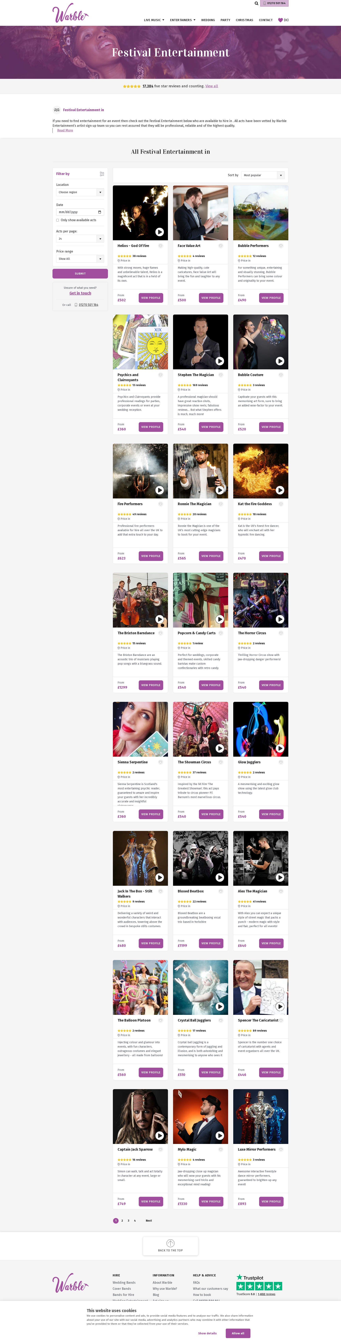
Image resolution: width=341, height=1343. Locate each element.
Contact (266, 20)
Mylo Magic (187, 1149)
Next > (148, 1221)
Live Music (152, 20)
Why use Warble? (165, 1289)
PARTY (225, 20)
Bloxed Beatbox (191, 891)
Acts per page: (66, 231)
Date (59, 205)
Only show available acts (78, 220)
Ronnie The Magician (194, 504)
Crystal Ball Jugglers (194, 1020)
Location (62, 185)
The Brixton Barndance (136, 633)
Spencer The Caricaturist (258, 1020)
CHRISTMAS (244, 20)
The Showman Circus (194, 762)
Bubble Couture (250, 375)
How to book (202, 1295)
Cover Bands (122, 1289)
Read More (65, 130)
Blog (156, 1295)
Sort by (233, 175)
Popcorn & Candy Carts (196, 633)
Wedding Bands (124, 1282)
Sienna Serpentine (133, 762)
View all (211, 86)
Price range (64, 251)
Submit (80, 273)
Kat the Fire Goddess (255, 504)
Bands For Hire (123, 1295)
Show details (207, 1333)
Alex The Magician (252, 891)
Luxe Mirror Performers (256, 1149)
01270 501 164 (276, 3)
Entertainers (181, 20)
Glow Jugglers (249, 762)
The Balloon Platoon (134, 1020)
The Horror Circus (252, 633)
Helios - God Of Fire (133, 246)
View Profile (151, 298)
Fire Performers (130, 504)
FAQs (196, 1282)
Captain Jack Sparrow (135, 1149)
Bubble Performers (253, 246)
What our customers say (210, 1289)
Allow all (238, 1333)
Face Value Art (189, 246)
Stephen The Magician (196, 375)
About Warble (162, 1282)
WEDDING (208, 20)
